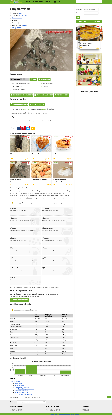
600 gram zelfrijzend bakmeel (21, 83)
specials (48, 2)
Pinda (14, 208)
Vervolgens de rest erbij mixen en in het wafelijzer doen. (29, 113)
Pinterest (85, 410)
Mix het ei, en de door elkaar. (33, 109)
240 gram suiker (17, 87)
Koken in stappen (38, 104)
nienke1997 (24, 25)
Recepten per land (52, 406)
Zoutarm (47, 268)
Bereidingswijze (19, 385)
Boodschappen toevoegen (23, 95)
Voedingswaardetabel (21, 392)
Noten (14, 278)
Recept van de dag (16, 406)
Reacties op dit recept (21, 391)
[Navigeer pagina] (109, 397)
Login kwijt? (82, 21)
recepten (27, 2)
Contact (52, 414)
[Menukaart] (60, 2)
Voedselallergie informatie (26, 389)
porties (15, 20)
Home (12, 397)
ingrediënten (38, 2)
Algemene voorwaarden (64, 414)
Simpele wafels (15, 382)
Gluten (14, 218)
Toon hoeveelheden (20, 104)
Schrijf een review (17, 28)
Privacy (56, 414)
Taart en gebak (22, 15)
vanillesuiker (39, 109)
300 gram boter (48, 83)
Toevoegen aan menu (45, 95)
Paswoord (79, 13)
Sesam (14, 238)
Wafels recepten (17, 18)
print (35, 79)
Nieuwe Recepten (16, 410)
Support (72, 414)
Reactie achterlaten (20, 300)
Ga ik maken (45, 79)
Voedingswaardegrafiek (25, 394)
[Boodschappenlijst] (55, 2)
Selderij (46, 208)
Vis (45, 258)
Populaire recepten (53, 410)
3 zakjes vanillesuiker (18, 90)
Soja (45, 248)
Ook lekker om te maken (22, 387)
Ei (12, 248)
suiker (24, 109)
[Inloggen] (78, 17)
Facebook (85, 406)
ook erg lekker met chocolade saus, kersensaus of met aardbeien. (32, 121)
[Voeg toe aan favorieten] (28, 137)
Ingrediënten (18, 383)
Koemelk (15, 258)
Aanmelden (96, 21)
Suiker (14, 228)
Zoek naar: (13, 402)
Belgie (20, 13)
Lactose (46, 218)
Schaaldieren (48, 228)
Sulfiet (46, 238)
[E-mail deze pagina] (33, 128)
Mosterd (15, 268)
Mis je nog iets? (62, 95)
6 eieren (45, 87)
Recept (17, 397)
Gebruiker (79, 9)
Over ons (77, 414)
